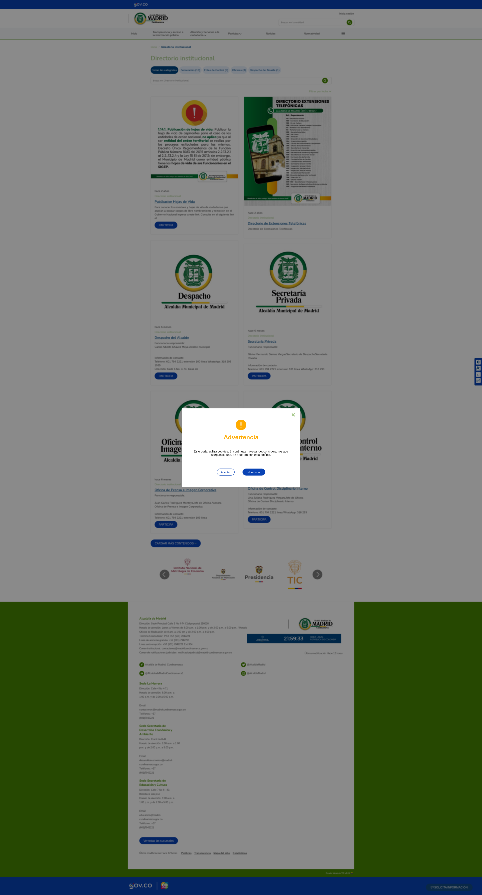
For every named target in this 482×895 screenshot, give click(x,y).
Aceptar (225, 472)
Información (254, 472)
